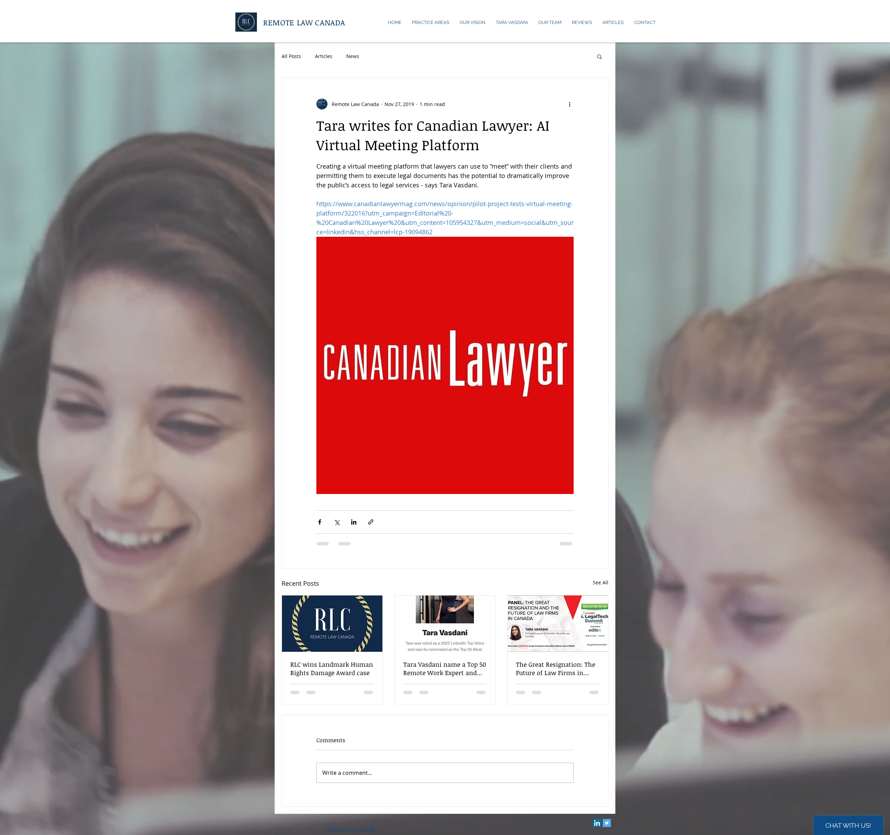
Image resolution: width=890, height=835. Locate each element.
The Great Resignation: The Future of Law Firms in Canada (555, 668)
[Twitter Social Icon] (607, 830)
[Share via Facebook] (319, 522)
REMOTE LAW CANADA (304, 22)
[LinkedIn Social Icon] (597, 830)
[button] (599, 56)
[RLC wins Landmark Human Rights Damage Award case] (332, 623)
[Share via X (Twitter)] (336, 522)
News (352, 56)
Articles (323, 56)
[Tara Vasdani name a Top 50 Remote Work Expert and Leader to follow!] (445, 623)
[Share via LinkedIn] (353, 522)
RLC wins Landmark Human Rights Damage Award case (331, 668)
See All (600, 582)
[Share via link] (370, 522)
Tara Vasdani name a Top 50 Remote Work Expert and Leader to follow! (444, 668)
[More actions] (569, 104)
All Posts (291, 56)
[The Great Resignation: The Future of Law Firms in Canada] (558, 623)
